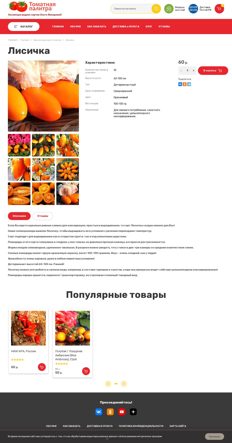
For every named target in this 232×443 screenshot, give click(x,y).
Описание (19, 215)
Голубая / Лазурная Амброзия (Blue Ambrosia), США (68, 355)
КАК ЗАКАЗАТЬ (96, 26)
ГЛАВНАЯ (58, 26)
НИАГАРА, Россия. (23, 351)
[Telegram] (189, 84)
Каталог (25, 40)
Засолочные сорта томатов (47, 40)
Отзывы (42, 215)
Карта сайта (178, 426)
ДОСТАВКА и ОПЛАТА (126, 26)
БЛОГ (149, 26)
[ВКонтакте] (180, 84)
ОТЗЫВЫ (164, 26)
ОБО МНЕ (75, 26)
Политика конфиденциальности (141, 426)
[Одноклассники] (185, 84)
